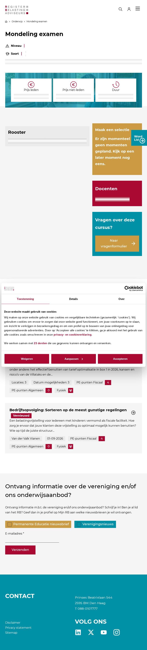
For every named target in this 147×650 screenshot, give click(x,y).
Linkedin (78, 632)
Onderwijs (17, 21)
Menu (137, 8)
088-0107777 (88, 608)
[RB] (27, 10)
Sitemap (11, 632)
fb (116, 632)
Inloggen (130, 8)
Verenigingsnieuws (97, 524)
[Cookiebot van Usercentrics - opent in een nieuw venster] (127, 288)
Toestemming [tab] (25, 298)
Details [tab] (73, 298)
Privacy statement (18, 627)
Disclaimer (12, 622)
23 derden (40, 343)
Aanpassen (72, 358)
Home (6, 21)
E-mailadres (13, 533)
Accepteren (120, 358)
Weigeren (27, 358)
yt (104, 632)
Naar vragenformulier (114, 243)
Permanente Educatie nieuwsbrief (41, 524)
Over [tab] (121, 298)
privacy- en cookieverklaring (72, 334)
